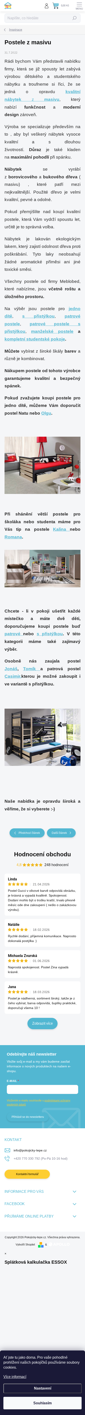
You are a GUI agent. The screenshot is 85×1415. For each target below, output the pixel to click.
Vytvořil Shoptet (25, 1244)
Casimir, (13, 676)
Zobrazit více (42, 1023)
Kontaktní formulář (27, 1174)
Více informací (14, 1377)
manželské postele (52, 331)
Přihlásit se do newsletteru (28, 1117)
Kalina (61, 529)
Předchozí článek (29, 833)
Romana (13, 537)
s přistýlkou (50, 633)
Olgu (46, 413)
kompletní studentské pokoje (35, 339)
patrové (14, 633)
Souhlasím (42, 1403)
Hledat (74, 18)
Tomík (31, 668)
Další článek (59, 833)
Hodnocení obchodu (42, 854)
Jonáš (11, 668)
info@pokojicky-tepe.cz (30, 1150)
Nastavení (42, 1388)
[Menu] (79, 5)
